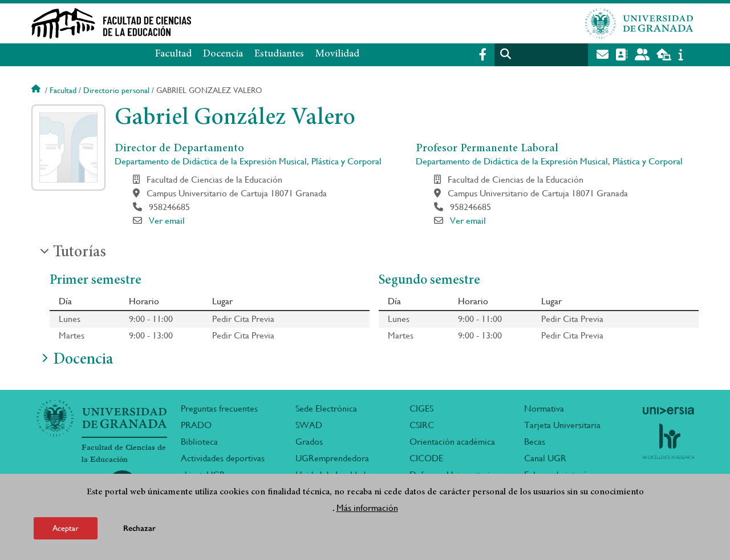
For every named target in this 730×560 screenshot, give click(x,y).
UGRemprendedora (332, 458)
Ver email (167, 220)
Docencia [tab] (83, 360)
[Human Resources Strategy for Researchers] (668, 441)
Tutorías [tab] (79, 253)
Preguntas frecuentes (219, 408)
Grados (309, 441)
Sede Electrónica (326, 408)
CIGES (421, 408)
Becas (534, 441)
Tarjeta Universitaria (562, 425)
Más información (367, 507)
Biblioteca (199, 441)
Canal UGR (545, 458)
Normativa (544, 408)
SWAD (308, 425)
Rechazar (139, 528)
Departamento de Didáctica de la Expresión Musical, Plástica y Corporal (248, 161)
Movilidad (337, 54)
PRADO (196, 425)
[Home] (252, 23)
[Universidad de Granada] (639, 23)
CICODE (426, 458)
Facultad (173, 54)
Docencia (223, 54)
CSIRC (421, 425)
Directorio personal (116, 90)
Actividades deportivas (223, 458)
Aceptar (65, 528)
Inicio (37, 90)
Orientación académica (452, 441)
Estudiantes (279, 54)
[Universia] (668, 410)
